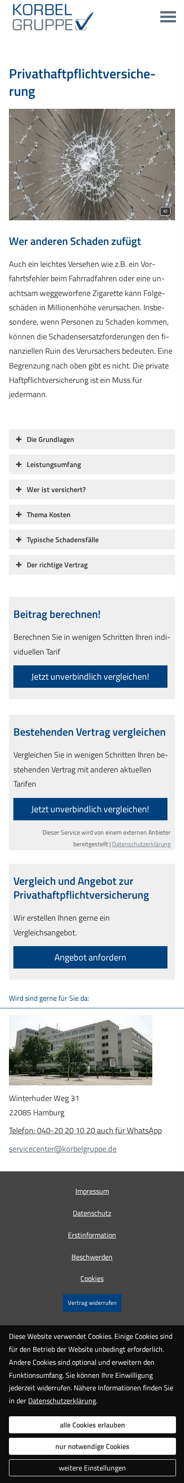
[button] (50, 439)
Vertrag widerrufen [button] (92, 1302)
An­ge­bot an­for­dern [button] (90, 957)
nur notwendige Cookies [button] (92, 1446)
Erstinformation (92, 1235)
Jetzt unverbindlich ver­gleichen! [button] (90, 676)
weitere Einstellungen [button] (92, 1467)
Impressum (92, 1191)
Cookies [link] (92, 1278)
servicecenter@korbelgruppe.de (63, 1149)
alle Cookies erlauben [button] (92, 1424)
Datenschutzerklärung (141, 844)
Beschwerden (92, 1257)
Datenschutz (92, 1213)
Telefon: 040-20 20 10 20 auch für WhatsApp (85, 1130)
